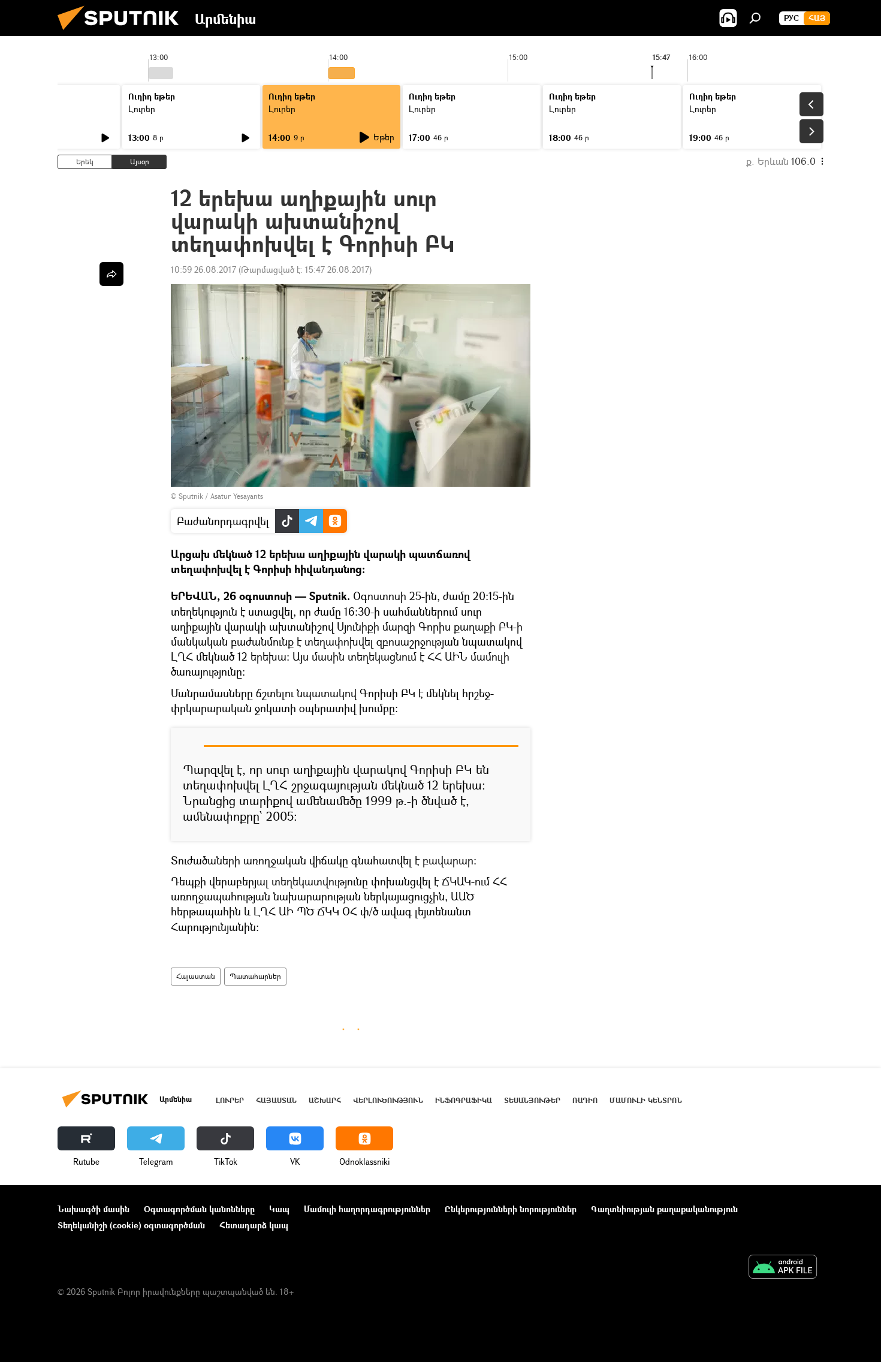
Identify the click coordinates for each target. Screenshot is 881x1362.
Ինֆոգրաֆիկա (463, 1100)
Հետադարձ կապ (253, 1225)
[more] (111, 274)
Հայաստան (195, 976)
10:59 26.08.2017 (203, 269)
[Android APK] (782, 1268)
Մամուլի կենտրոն (646, 1100)
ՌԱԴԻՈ (585, 1100)
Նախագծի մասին (93, 1209)
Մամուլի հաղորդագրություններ (367, 1209)
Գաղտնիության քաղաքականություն (664, 1209)
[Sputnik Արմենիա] (123, 32)
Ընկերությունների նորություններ (511, 1209)
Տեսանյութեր (532, 1100)
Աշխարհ (325, 1100)
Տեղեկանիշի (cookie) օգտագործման (131, 1225)
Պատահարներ (255, 976)
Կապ (279, 1209)
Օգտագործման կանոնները (199, 1209)
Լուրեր (141, 108)
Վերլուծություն (388, 1100)
